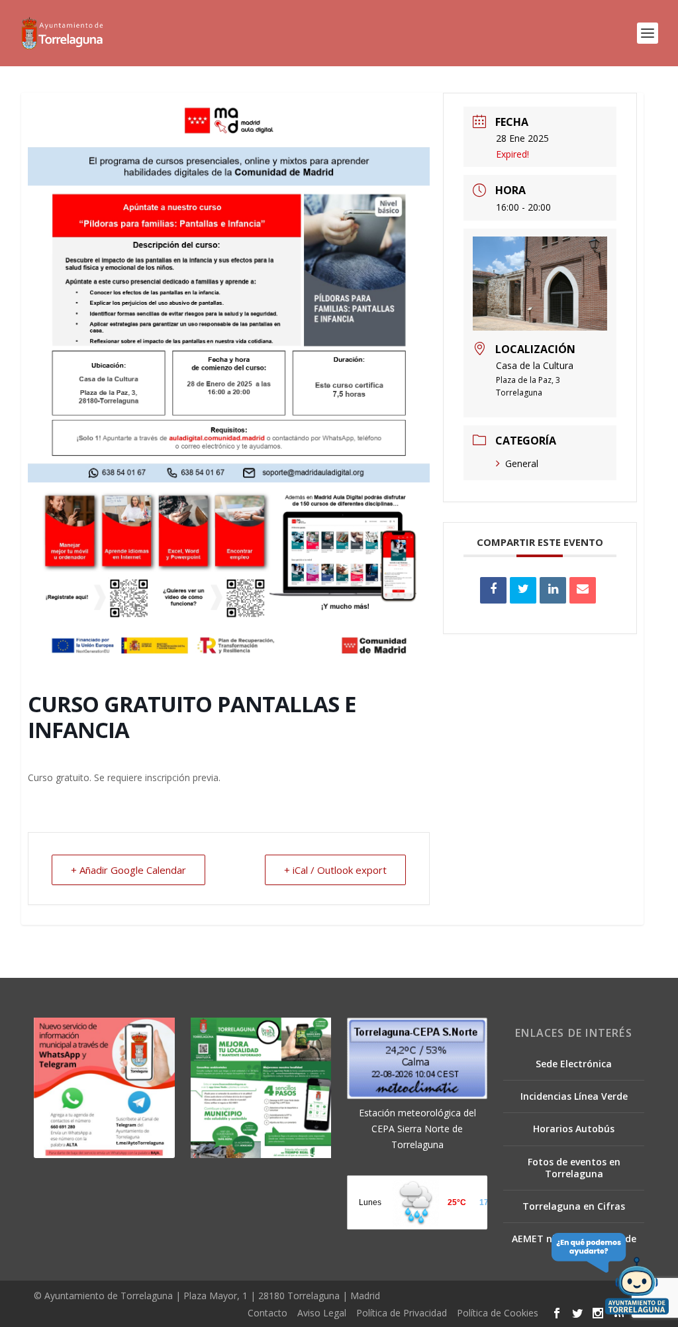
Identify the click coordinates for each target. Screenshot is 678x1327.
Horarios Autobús (573, 1128)
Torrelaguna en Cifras (573, 1206)
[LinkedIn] (553, 590)
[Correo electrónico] (582, 590)
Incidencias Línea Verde (574, 1096)
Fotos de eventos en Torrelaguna (574, 1167)
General (521, 463)
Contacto (267, 1312)
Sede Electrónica (574, 1063)
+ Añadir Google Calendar (128, 869)
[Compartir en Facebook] (493, 590)
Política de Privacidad (401, 1312)
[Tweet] (523, 590)
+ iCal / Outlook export (335, 869)
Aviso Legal (321, 1312)
